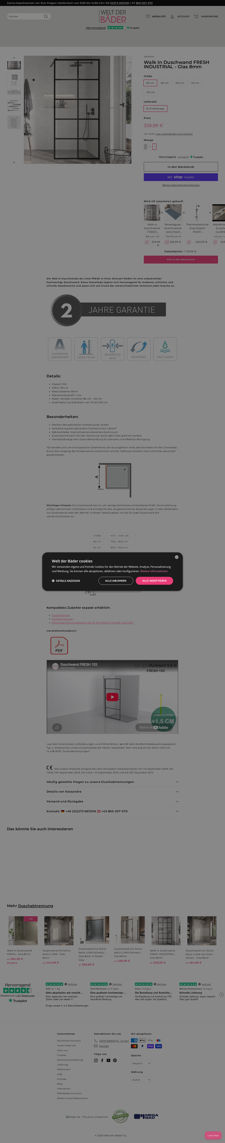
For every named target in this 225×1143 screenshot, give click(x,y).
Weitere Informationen (154, 571)
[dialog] (112, 571)
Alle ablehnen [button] (115, 580)
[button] (66, 580)
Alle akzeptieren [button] (154, 580)
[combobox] (176, 557)
